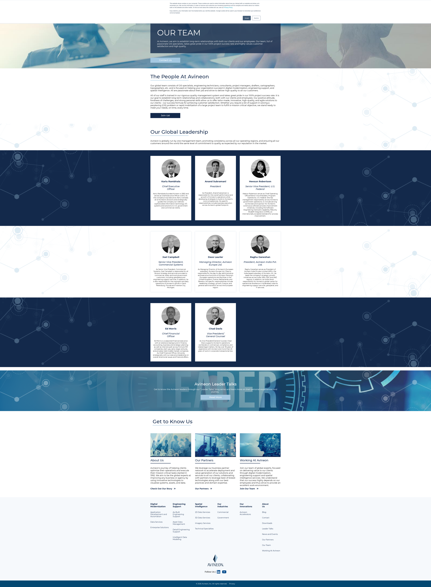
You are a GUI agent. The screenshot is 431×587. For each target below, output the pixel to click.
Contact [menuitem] (265, 518)
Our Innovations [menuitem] (246, 505)
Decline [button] (256, 18)
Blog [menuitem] (264, 512)
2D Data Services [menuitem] (202, 512)
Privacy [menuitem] (232, 584)
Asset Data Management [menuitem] (179, 523)
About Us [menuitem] (265, 505)
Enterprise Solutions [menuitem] (159, 527)
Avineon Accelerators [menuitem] (245, 513)
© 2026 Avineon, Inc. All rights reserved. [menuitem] (211, 584)
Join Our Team (247, 488)
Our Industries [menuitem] (222, 505)
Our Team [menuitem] (266, 545)
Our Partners (202, 488)
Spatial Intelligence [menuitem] (201, 505)
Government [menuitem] (223, 518)
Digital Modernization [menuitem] (158, 505)
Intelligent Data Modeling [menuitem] (180, 538)
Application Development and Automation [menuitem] (158, 514)
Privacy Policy (228, 7)
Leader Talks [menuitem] (267, 529)
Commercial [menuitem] (222, 512)
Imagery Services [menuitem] (202, 523)
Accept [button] (247, 18)
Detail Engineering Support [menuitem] (181, 531)
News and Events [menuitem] (270, 534)
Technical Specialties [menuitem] (204, 529)
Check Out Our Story (161, 488)
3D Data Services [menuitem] (202, 518)
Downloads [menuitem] (267, 523)
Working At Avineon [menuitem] (271, 551)
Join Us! (165, 115)
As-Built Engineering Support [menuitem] (178, 514)
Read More (215, 397)
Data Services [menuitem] (156, 522)
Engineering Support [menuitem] (179, 505)
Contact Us (165, 60)
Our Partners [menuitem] (268, 540)
